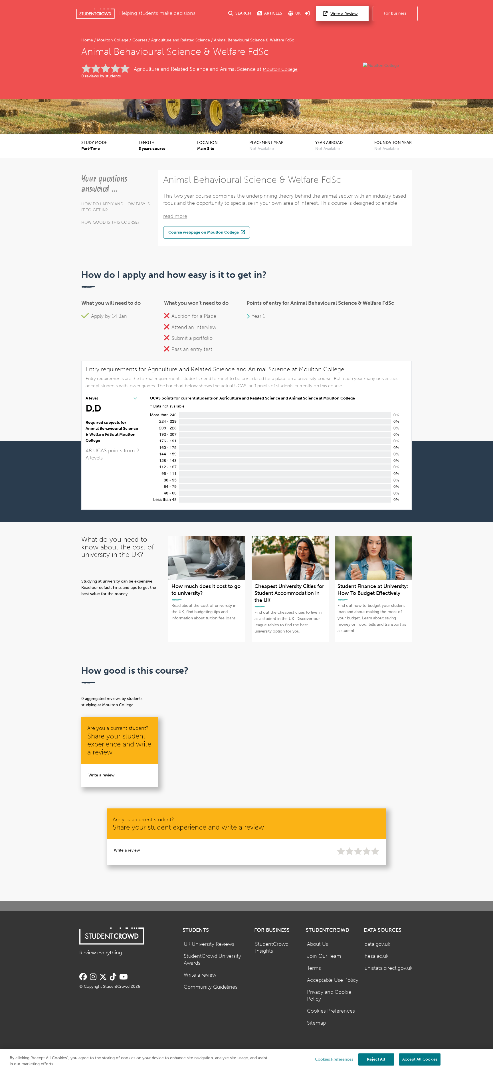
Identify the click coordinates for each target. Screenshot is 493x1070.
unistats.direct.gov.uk (389, 968)
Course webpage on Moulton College (204, 232)
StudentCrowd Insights (271, 947)
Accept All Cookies (419, 1059)
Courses (139, 40)
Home (87, 40)
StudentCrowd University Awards (212, 959)
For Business (395, 13)
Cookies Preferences (331, 1011)
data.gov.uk (377, 944)
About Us (317, 944)
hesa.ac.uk (377, 956)
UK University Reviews (209, 944)
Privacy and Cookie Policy (329, 995)
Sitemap (316, 1023)
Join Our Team (324, 956)
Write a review (101, 775)
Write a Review (343, 13)
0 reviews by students (101, 76)
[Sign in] (307, 13)
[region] (246, 1059)
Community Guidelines (210, 987)
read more (175, 216)
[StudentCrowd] (95, 13)
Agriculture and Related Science (180, 40)
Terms (314, 968)
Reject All (376, 1059)
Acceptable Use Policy (332, 980)
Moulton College (113, 40)
